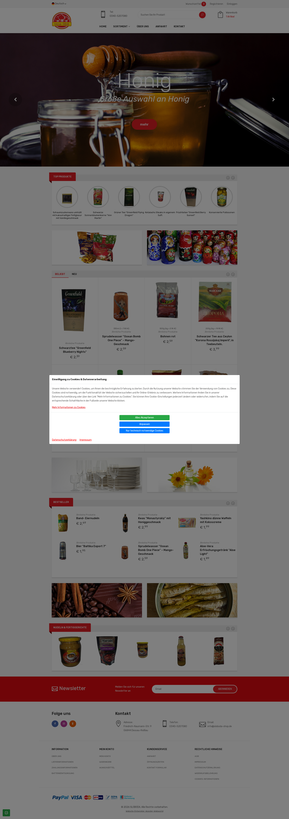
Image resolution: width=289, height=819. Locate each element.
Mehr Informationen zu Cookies (68, 407)
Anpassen (144, 424)
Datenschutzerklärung (64, 439)
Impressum (86, 439)
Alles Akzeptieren (144, 417)
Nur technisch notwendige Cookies (144, 430)
